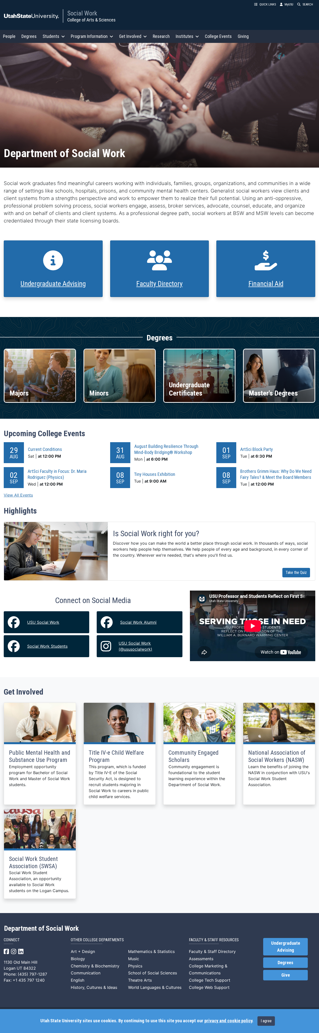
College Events (218, 36)
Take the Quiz (296, 572)
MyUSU (289, 4)
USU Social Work (43, 622)
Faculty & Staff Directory (212, 951)
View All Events (18, 495)
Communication (85, 972)
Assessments (201, 958)
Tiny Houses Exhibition (154, 474)
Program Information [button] (89, 36)
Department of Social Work (41, 928)
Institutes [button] (184, 36)
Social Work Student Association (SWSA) (33, 862)
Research (161, 36)
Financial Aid (265, 284)
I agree (266, 1021)
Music (133, 958)
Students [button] (51, 36)
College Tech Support (209, 980)
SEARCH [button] (308, 4)
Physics (135, 965)
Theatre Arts (140, 980)
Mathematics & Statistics (151, 951)
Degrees (29, 36)
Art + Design (83, 951)
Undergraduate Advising (53, 284)
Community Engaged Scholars (193, 756)
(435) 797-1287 (32, 974)
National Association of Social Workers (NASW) (277, 756)
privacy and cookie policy (228, 1021)
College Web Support (209, 987)
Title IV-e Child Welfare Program (116, 756)
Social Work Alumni (138, 622)
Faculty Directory (159, 284)
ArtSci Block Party (256, 449)
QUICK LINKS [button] (267, 4)
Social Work (82, 13)
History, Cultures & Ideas (94, 987)
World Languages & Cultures (154, 987)
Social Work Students (47, 646)
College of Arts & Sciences (91, 19)
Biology (78, 958)
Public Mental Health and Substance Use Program (39, 756)
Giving (243, 36)
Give (285, 975)
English (77, 980)
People (9, 36)
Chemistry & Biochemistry (95, 965)
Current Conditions (45, 449)
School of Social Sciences (152, 972)
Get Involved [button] (130, 36)
